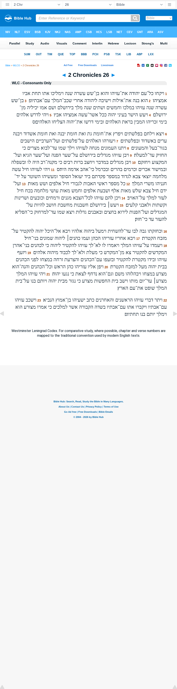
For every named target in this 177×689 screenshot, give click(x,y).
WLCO (16, 65)
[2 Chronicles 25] (5, 323)
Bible (7, 65)
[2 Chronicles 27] (171, 323)
